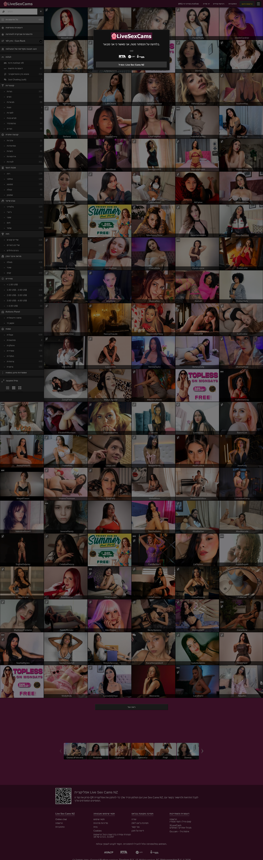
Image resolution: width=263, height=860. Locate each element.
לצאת (131, 50)
